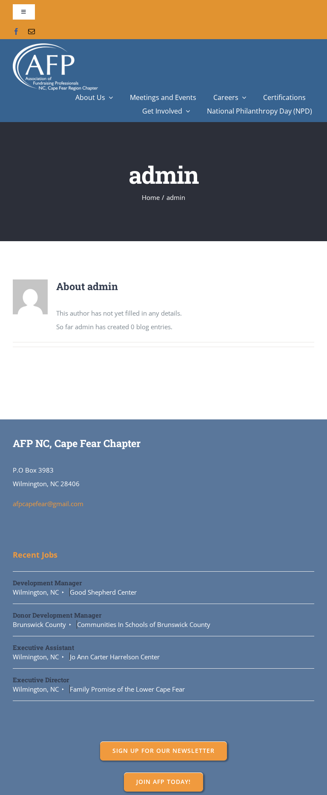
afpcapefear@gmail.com (48, 503)
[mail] (31, 31)
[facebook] (16, 31)
